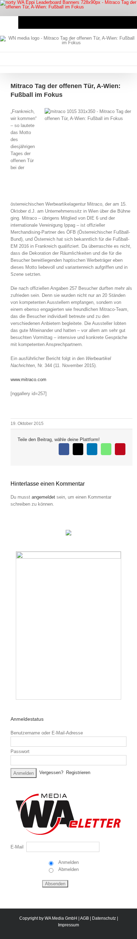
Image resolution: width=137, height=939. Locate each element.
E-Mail (17, 847)
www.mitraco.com (28, 379)
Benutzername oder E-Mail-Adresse (47, 732)
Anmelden (68, 862)
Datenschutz (104, 918)
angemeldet (43, 497)
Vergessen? (51, 772)
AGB (84, 918)
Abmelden (68, 869)
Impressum (68, 925)
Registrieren (78, 772)
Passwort (20, 751)
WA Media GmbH (61, 918)
